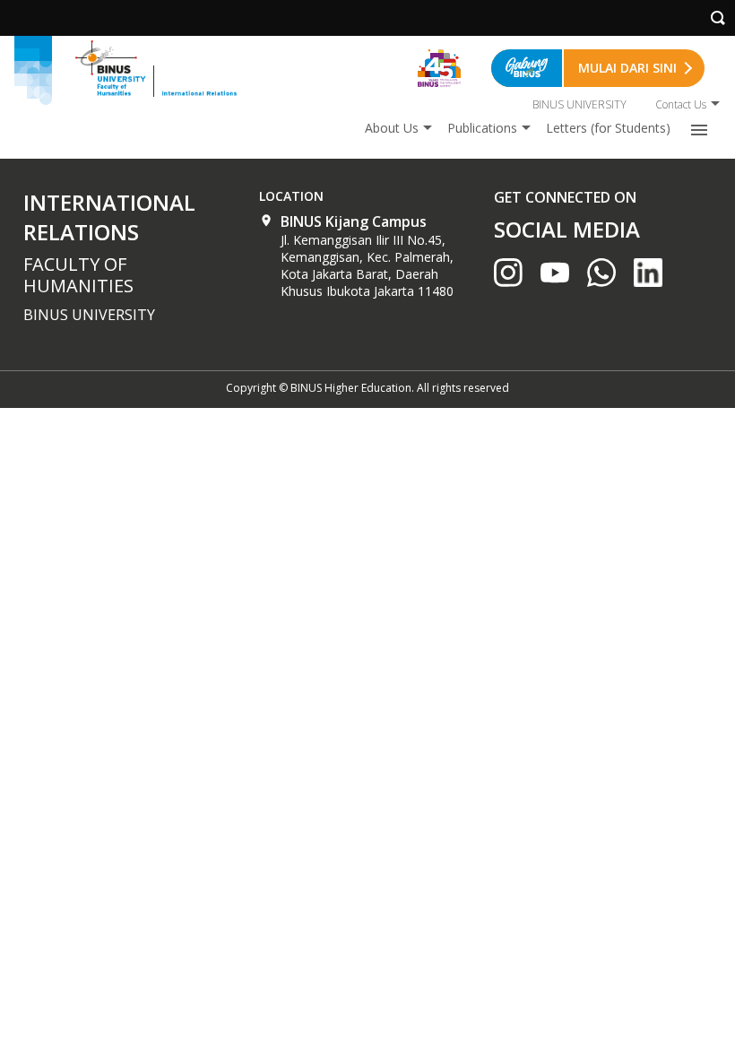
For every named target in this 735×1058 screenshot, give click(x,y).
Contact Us (680, 104)
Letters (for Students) (608, 127)
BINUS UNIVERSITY (579, 104)
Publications (482, 127)
